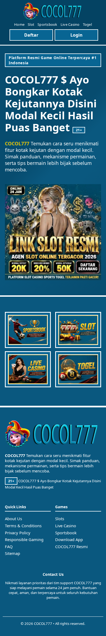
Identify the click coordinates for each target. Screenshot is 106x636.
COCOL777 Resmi (71, 546)
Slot (31, 24)
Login (76, 35)
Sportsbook (47, 24)
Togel (87, 24)
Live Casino (70, 24)
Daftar (31, 35)
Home (19, 24)
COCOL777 (17, 143)
